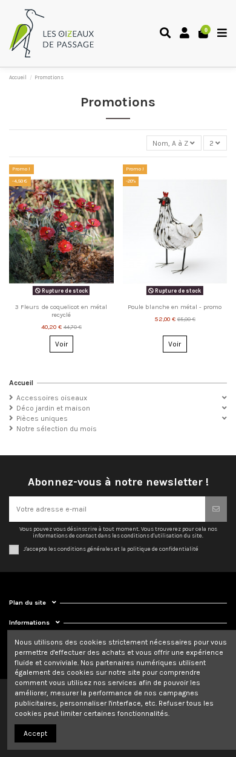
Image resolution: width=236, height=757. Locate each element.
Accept (35, 733)
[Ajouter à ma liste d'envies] (54, 295)
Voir (61, 344)
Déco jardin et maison (53, 408)
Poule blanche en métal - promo (174, 307)
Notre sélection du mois (56, 428)
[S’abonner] (216, 509)
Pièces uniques (42, 418)
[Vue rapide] (68, 295)
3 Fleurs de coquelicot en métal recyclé (61, 311)
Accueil (21, 383)
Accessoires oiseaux (51, 398)
